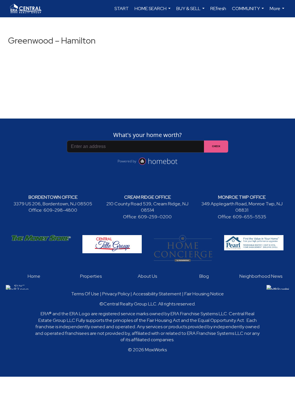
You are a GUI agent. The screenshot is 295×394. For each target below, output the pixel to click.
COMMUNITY (248, 11)
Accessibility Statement (157, 294)
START (121, 8)
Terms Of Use (85, 294)
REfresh (218, 8)
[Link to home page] (29, 8)
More (278, 11)
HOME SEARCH (153, 11)
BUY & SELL (191, 11)
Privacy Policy (116, 294)
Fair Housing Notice (204, 294)
